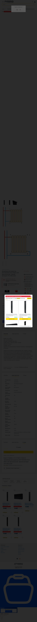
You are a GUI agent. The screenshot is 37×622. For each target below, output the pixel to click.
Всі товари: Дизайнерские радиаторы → (26, 326)
